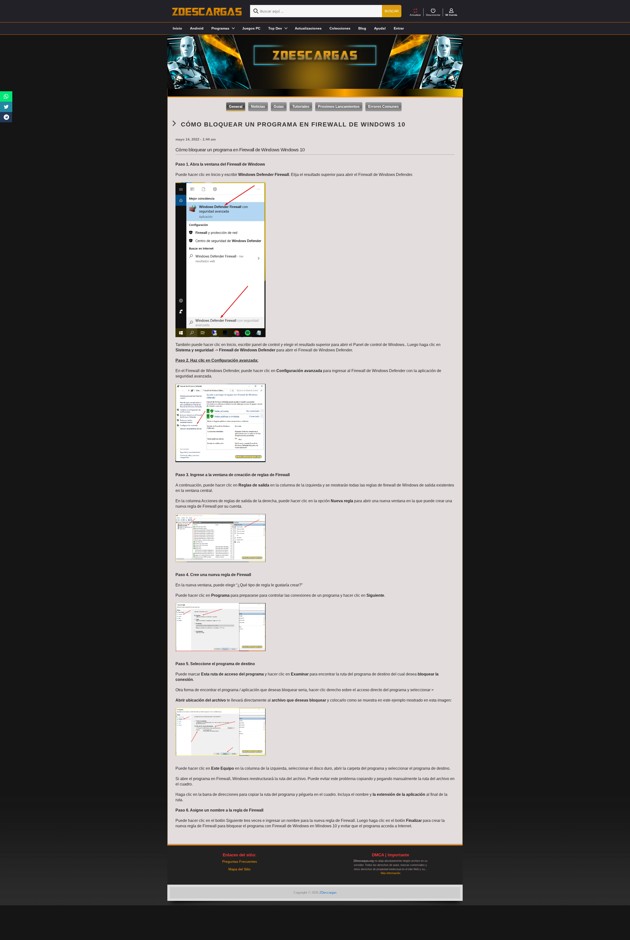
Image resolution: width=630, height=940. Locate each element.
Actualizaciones (308, 28)
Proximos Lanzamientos (339, 106)
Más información (390, 873)
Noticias (258, 106)
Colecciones (340, 28)
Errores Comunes (383, 106)
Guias (279, 106)
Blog (362, 28)
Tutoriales (300, 106)
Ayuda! (380, 28)
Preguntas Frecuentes (239, 861)
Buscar (392, 11)
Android (197, 28)
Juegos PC (251, 28)
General (235, 106)
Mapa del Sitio (239, 869)
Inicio (177, 28)
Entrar (399, 28)
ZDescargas (328, 892)
